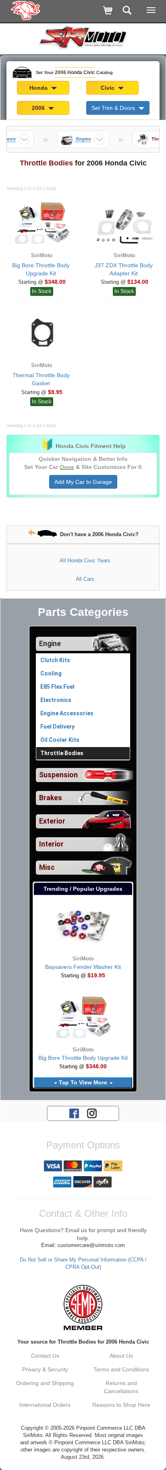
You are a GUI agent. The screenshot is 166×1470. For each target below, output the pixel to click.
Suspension (58, 775)
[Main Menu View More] (151, 10)
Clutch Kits (55, 660)
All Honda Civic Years (85, 560)
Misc (47, 867)
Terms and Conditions (121, 1369)
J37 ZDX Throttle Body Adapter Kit (124, 269)
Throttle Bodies (61, 753)
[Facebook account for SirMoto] (74, 1113)
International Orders (45, 1405)
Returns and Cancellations (121, 1387)
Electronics (55, 700)
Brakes (50, 798)
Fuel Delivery (57, 726)
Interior (51, 844)
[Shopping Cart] (108, 11)
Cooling (51, 673)
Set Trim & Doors (114, 108)
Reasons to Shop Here (121, 1405)
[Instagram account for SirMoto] (92, 1113)
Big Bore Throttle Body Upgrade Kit (41, 269)
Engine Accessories (66, 713)
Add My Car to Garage (83, 482)
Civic (108, 88)
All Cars (85, 579)
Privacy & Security (45, 1369)
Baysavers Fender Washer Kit (83, 967)
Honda (39, 88)
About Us (121, 1355)
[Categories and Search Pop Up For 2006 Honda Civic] (127, 11)
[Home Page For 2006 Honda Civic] (26, 10)
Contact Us (45, 1355)
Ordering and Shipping (45, 1383)
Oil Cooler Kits (59, 740)
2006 (39, 108)
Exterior (52, 821)
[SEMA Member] (83, 1307)
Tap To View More (83, 1082)
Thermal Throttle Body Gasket (41, 379)
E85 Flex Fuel (57, 686)
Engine (50, 644)
